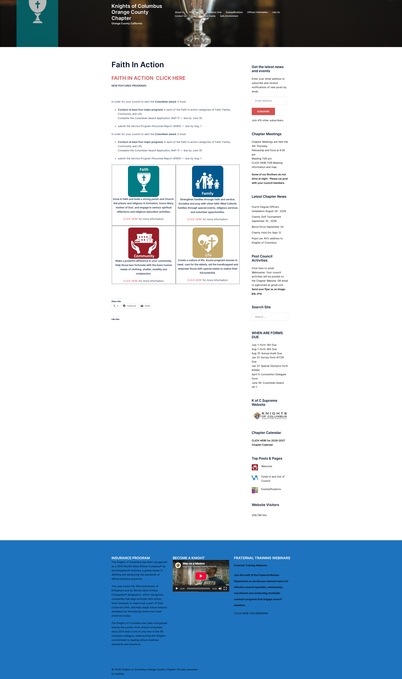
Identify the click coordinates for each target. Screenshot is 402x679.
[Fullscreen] (225, 588)
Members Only (214, 12)
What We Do (195, 12)
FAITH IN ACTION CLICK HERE (148, 78)
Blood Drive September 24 (267, 226)
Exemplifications (234, 12)
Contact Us (181, 16)
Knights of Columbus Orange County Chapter (136, 12)
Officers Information (257, 12)
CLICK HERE (130, 218)
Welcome (266, 466)
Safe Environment (229, 16)
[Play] (176, 588)
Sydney (119, 673)
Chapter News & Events (203, 16)
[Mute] (220, 588)
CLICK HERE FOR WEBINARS (251, 613)
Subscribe (263, 111)
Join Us (276, 12)
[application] (201, 576)
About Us (180, 12)
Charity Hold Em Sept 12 (266, 232)
